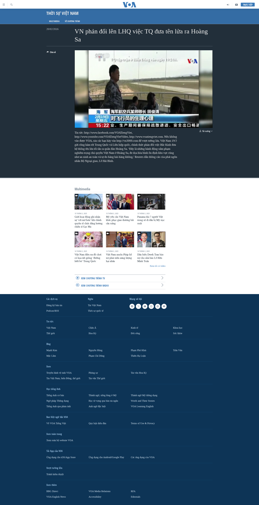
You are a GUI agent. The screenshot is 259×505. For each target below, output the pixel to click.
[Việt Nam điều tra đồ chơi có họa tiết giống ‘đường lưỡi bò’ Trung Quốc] (89, 239)
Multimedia (54, 21)
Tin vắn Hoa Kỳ (139, 372)
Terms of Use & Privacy (143, 423)
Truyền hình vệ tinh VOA (59, 372)
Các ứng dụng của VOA (143, 457)
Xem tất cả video (157, 266)
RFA (133, 491)
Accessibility (95, 496)
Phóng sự (93, 372)
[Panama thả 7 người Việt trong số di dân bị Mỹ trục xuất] (151, 202)
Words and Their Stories (143, 400)
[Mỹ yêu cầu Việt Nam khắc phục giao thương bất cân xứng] (120, 202)
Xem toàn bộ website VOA (59, 440)
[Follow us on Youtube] (144, 306)
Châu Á (92, 327)
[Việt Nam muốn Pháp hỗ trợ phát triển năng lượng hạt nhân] (120, 239)
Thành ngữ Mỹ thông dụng (144, 395)
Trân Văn (177, 350)
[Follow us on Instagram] (151, 306)
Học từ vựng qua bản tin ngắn (103, 400)
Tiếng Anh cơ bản (55, 395)
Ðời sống (135, 333)
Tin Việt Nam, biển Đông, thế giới (63, 378)
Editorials (135, 496)
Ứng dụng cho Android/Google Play (106, 457)
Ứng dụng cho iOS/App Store (61, 457)
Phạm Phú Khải (138, 350)
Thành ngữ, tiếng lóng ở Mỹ (103, 395)
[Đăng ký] (164, 306)
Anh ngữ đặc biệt (97, 406)
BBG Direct (52, 491)
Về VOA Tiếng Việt (56, 423)
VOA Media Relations (99, 491)
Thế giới (50, 333)
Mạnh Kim (51, 350)
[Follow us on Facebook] (132, 306)
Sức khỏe (177, 333)
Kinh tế (134, 327)
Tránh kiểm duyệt (55, 474)
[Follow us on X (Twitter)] (138, 306)
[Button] (51, 53)
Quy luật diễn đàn (97, 423)
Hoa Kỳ (92, 333)
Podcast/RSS (52, 310)
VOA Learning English (142, 406)
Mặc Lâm (51, 355)
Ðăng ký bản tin (54, 305)
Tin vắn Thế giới (97, 378)
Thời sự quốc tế (95, 310)
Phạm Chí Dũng (96, 355)
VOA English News (56, 496)
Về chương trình (72, 21)
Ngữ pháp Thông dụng (57, 400)
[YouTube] (236, 4)
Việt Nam (51, 327)
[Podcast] (157, 306)
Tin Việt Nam (94, 305)
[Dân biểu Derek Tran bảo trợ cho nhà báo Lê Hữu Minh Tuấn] (151, 239)
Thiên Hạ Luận (138, 355)
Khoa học (178, 327)
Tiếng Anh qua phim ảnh (58, 406)
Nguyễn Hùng (95, 350)
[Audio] (228, 4)
